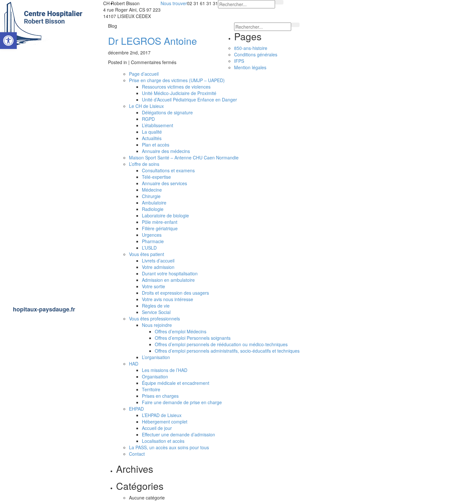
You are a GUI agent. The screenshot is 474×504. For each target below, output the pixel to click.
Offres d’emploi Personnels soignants (193, 338)
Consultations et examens (168, 170)
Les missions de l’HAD (164, 370)
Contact (16, 260)
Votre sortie (153, 286)
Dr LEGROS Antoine (152, 41)
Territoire (151, 389)
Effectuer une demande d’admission (178, 434)
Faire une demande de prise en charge (182, 402)
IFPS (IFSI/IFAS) (28, 224)
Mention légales (26, 278)
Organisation (155, 376)
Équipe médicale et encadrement (175, 383)
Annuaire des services (164, 183)
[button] (8, 40)
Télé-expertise (156, 177)
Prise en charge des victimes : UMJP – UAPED (53, 202)
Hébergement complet (164, 421)
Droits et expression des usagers (175, 293)
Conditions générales (255, 54)
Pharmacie (153, 241)
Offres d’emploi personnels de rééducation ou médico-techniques (221, 344)
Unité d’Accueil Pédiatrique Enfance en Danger (189, 99)
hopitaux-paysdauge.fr (44, 309)
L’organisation (156, 357)
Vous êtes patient (28, 128)
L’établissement (157, 125)
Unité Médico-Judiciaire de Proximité (179, 93)
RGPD (148, 119)
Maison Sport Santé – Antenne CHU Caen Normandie (53, 176)
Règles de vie (156, 305)
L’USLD (149, 247)
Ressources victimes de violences (176, 86)
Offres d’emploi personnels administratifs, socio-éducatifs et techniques (227, 350)
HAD (133, 363)
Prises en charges (160, 396)
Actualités (152, 138)
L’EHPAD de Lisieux (162, 415)
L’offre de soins (25, 92)
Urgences (152, 235)
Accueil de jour (157, 428)
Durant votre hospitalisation (170, 273)
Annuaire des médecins (166, 151)
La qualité (152, 131)
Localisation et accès (163, 441)
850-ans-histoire (250, 48)
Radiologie (152, 209)
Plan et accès (155, 144)
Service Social (156, 312)
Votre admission (158, 267)
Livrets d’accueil (158, 260)
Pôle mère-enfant (159, 222)
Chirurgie (151, 196)
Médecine (152, 189)
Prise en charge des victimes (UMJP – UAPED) (177, 80)
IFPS (239, 61)
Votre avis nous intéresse (167, 299)
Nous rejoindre (25, 74)
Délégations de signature (167, 112)
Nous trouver (174, 3)
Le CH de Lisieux (28, 56)
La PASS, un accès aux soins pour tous (50, 150)
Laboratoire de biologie (165, 215)
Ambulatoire (154, 202)
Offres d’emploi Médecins (180, 331)
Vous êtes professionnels (38, 242)
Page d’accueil (144, 74)
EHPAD (16, 110)
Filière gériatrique (160, 228)
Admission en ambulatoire (168, 280)
